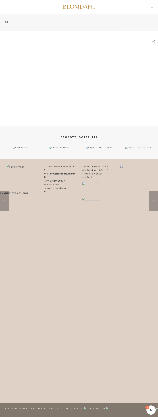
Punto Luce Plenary (138, 141)
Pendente (20, 141)
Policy (56, 184)
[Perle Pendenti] (59, 158)
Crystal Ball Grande (98, 141)
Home (130, 28)
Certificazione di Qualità (95, 170)
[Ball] (79, 83)
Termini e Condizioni (55, 188)
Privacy (48, 184)
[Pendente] (20, 158)
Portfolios (141, 28)
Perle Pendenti (59, 141)
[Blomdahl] (79, 7)
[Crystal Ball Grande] (98, 158)
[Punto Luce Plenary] (138, 158)
